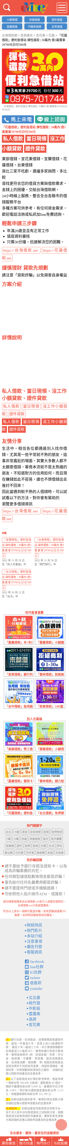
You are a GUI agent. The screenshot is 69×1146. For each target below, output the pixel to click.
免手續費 (56, 838)
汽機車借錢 (34, 26)
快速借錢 (34, 19)
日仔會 (30, 852)
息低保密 (35, 832)
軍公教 (9, 852)
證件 (19, 845)
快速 (24, 838)
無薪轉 (41, 852)
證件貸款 (17, 414)
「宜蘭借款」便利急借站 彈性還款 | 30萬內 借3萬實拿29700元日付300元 (16, 547)
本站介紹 (34, 936)
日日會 (19, 852)
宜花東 (34, 1025)
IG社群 (36, 972)
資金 (24, 832)
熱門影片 (34, 930)
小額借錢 (12, 19)
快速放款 (35, 838)
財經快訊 (34, 925)
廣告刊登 (34, 947)
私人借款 (11, 406)
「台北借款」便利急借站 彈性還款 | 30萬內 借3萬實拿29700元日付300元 (16, 579)
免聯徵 (10, 845)
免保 (35, 845)
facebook (37, 961)
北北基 (34, 998)
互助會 (60, 852)
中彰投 (34, 1008)
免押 (27, 845)
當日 (45, 838)
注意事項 (34, 941)
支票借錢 (57, 26)
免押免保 (57, 832)
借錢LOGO (34, 8)
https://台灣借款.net (21, 250)
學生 (59, 845)
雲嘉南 (34, 1014)
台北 (8, 832)
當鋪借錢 (12, 26)
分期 (43, 845)
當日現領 (31, 406)
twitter (35, 978)
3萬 (9, 838)
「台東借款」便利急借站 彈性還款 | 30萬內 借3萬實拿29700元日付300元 (49, 547)
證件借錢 (57, 19)
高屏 (32, 1019)
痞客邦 (35, 983)
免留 (50, 852)
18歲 (16, 832)
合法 (51, 845)
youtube (36, 988)
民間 (46, 832)
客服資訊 (34, 952)
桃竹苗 (34, 1003)
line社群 (37, 967)
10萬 (16, 838)
